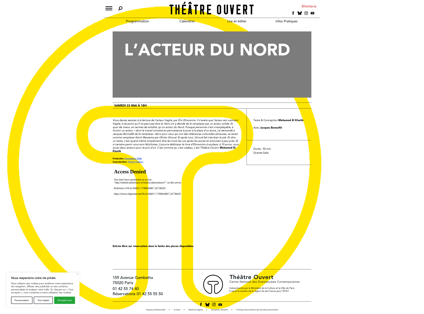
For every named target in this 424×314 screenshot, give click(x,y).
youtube (312, 13)
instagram (306, 13)
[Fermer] (77, 274)
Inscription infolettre (219, 310)
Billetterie (309, 6)
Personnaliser (22, 300)
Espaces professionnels (155, 310)
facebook (293, 13)
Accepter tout (65, 300)
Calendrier (187, 21)
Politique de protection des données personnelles (257, 310)
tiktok (225, 305)
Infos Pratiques (287, 21)
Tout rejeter (43, 300)
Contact (177, 310)
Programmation (137, 21)
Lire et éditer (236, 21)
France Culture (135, 161)
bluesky (300, 13)
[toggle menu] (108, 7)
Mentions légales (196, 310)
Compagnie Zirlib (133, 158)
